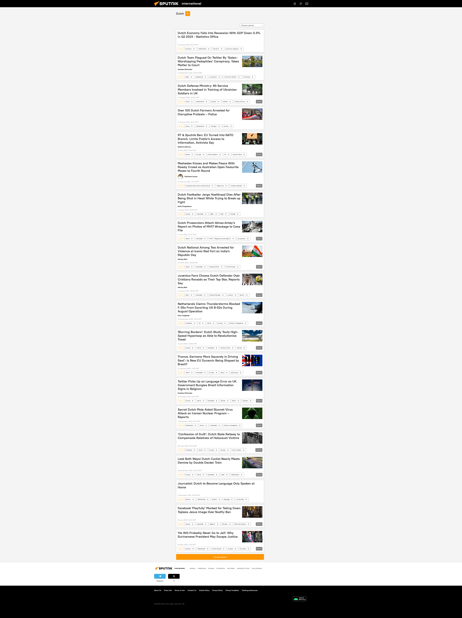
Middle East (189, 425)
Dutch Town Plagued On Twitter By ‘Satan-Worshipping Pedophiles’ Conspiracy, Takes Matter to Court (208, 61)
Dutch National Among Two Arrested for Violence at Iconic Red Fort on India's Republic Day (206, 251)
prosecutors (241, 239)
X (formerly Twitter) (230, 77)
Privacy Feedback (232, 590)
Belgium (212, 524)
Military (231, 568)
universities (240, 499)
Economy (189, 49)
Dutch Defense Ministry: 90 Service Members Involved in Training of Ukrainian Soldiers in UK (207, 89)
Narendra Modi (214, 267)
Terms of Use (180, 590)
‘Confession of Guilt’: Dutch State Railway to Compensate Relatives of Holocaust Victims (209, 436)
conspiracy (213, 77)
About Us (157, 590)
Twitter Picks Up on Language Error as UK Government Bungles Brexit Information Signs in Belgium (207, 385)
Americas (202, 568)
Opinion (188, 499)
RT (225, 154)
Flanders (245, 401)
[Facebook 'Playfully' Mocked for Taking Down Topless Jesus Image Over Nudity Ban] (252, 512)
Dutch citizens (236, 450)
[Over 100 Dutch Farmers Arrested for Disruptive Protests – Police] (252, 114)
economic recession (232, 49)
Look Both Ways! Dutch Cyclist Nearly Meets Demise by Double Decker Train (209, 460)
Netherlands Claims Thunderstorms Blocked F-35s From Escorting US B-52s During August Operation (209, 307)
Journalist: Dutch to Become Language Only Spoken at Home (216, 485)
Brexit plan (234, 372)
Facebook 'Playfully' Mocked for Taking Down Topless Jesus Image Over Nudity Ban (209, 510)
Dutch (180, 13)
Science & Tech (225, 348)
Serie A (242, 295)
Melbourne (220, 186)
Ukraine (213, 101)
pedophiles (199, 77)
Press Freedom (213, 154)
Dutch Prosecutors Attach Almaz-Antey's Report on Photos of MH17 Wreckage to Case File (209, 226)
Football (232, 214)
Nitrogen (214, 126)
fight (221, 214)
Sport (187, 295)
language (227, 499)
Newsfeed (200, 214)
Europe (198, 154)
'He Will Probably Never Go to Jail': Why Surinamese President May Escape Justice (208, 535)
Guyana (230, 549)
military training (239, 101)
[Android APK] (300, 599)
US (199, 323)
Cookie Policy (204, 590)
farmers (226, 126)
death (212, 214)
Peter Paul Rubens (240, 524)
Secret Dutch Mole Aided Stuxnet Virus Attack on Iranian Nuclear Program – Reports (205, 413)
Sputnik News (237, 154)
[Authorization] (294, 3)
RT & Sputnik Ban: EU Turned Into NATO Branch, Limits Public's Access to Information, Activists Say (205, 138)
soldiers (225, 101)
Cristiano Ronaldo (236, 186)
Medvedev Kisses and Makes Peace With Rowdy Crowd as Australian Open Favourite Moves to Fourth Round (208, 167)
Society (188, 214)
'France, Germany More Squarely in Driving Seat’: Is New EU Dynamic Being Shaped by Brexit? (208, 360)
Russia (188, 154)
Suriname (243, 549)
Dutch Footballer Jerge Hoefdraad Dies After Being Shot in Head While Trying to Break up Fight (209, 198)
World (187, 101)
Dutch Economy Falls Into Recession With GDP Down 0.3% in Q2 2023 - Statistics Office (219, 35)
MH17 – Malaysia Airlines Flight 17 (220, 239)
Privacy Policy (217, 590)
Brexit (223, 372)
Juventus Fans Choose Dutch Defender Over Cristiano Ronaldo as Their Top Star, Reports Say (209, 279)
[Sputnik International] (167, 7)
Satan (187, 77)
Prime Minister (230, 267)
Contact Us (192, 590)
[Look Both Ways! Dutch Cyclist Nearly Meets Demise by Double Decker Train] (252, 462)
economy (216, 49)
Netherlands (202, 49)
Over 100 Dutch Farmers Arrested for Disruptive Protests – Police (204, 112)
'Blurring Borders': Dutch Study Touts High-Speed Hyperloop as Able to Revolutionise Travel (208, 335)
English (214, 499)
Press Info (168, 590)
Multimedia (257, 568)
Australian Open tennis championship (198, 186)
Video (223, 475)
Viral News (246, 77)
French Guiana (216, 549)
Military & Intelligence (236, 323)
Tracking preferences (250, 590)
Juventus (230, 295)
